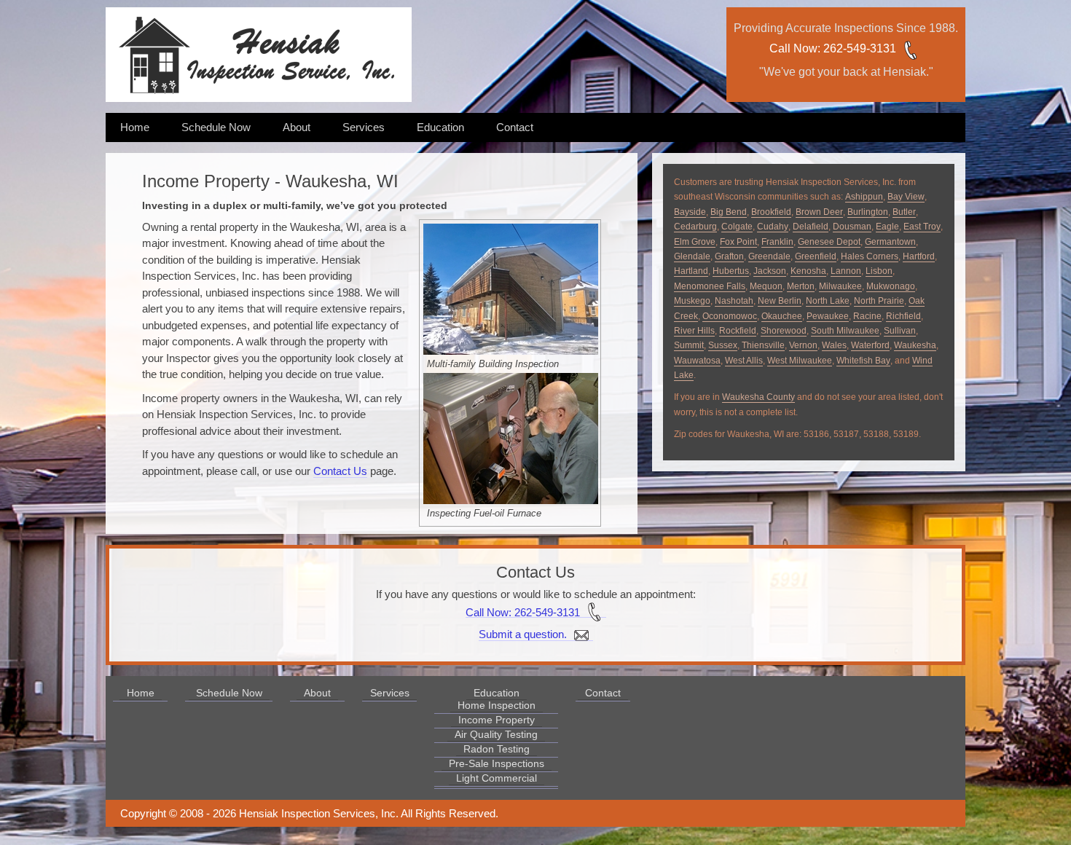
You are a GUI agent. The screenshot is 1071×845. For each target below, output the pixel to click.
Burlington (867, 212)
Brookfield (771, 212)
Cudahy (772, 226)
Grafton (729, 256)
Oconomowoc (729, 316)
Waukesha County (758, 397)
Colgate (737, 226)
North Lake (828, 301)
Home (134, 127)
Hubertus (731, 271)
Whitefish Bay (863, 360)
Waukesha (915, 345)
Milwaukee (840, 286)
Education (440, 127)
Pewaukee (828, 316)
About (296, 127)
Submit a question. (524, 634)
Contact (514, 127)
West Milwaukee (799, 360)
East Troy (922, 226)
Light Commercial (496, 778)
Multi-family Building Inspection (493, 363)
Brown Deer (819, 212)
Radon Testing (496, 749)
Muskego (692, 301)
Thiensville (763, 345)
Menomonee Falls (709, 286)
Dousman (852, 226)
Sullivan (900, 331)
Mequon (766, 286)
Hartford (919, 256)
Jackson (769, 271)
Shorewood (784, 331)
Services (363, 127)
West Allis (744, 360)
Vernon (803, 345)
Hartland (691, 271)
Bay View (906, 197)
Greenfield (815, 256)
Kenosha (808, 271)
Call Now (793, 48)
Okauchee (781, 316)
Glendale (692, 256)
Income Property (496, 720)
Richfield (903, 316)
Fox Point (738, 242)
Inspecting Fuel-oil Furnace (484, 513)
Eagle (887, 226)
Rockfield (737, 331)
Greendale (769, 256)
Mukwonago (890, 286)
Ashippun (864, 197)
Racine (867, 316)
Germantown (890, 242)
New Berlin (779, 301)
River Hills (694, 331)
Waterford (870, 345)
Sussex (722, 345)
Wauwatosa (697, 360)
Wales (834, 345)
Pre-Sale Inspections (496, 763)
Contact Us (340, 471)
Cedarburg (695, 226)
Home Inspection (497, 705)
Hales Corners (869, 256)
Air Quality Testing (496, 734)
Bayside (690, 212)
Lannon (846, 271)
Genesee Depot (829, 242)
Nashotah (734, 301)
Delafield (810, 226)
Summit (689, 345)
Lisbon (879, 271)
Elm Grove (694, 242)
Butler (904, 212)
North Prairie (879, 301)
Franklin (777, 242)
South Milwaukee (845, 331)
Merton (801, 286)
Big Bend (728, 212)
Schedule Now (216, 127)
